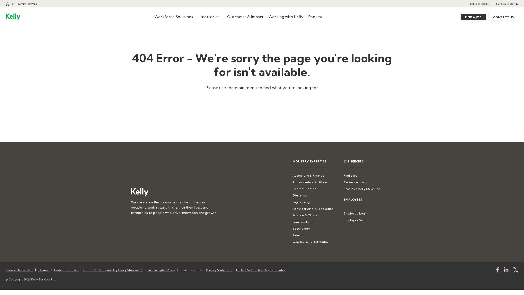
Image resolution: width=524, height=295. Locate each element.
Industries (210, 16)
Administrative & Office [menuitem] (309, 182)
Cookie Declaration (19, 270)
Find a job (473, 17)
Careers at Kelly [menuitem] (355, 182)
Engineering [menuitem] (301, 202)
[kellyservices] (497, 270)
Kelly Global (479, 4)
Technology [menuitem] (301, 228)
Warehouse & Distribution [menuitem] (311, 242)
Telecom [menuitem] (299, 235)
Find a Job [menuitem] (351, 175)
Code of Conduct (66, 270)
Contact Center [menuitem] (304, 189)
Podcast (315, 16)
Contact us (503, 17)
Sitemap (44, 270)
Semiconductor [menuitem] (303, 222)
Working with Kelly (286, 16)
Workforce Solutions (174, 16)
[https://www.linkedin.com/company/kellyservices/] (506, 270)
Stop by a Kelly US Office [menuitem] (362, 189)
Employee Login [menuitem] (355, 213)
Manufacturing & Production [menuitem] (313, 209)
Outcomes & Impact (245, 16)
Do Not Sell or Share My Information (261, 270)
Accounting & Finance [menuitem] (308, 175)
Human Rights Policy (161, 270)
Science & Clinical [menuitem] (305, 215)
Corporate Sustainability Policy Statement (112, 270)
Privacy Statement (219, 270)
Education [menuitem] (299, 195)
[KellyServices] (515, 270)
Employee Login (507, 4)
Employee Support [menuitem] (357, 220)
